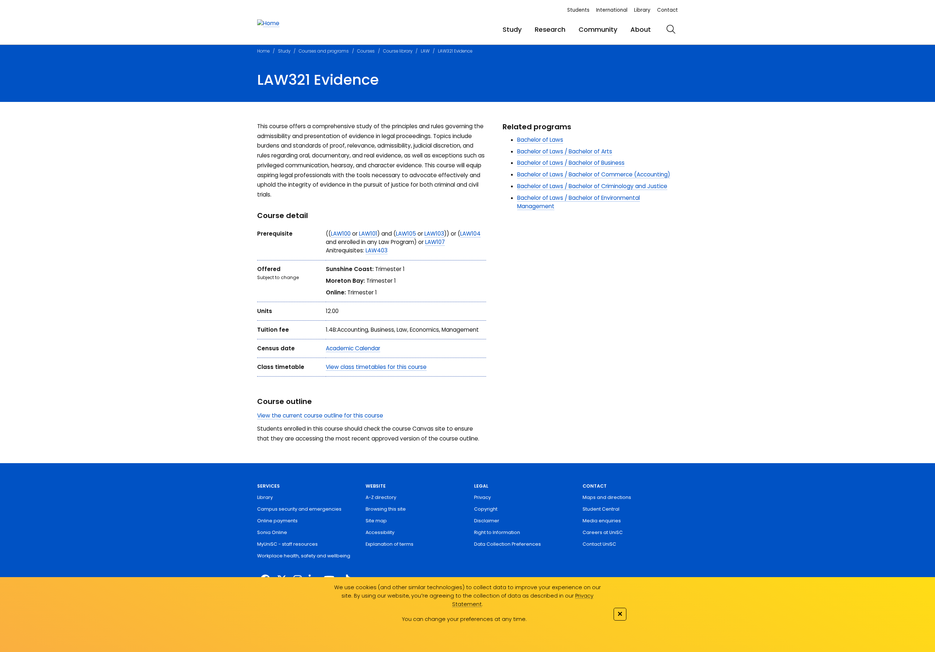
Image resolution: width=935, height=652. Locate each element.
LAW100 (341, 233)
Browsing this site (386, 509)
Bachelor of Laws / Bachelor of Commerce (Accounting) (593, 174)
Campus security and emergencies (299, 509)
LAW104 (470, 233)
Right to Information (497, 532)
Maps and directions (607, 497)
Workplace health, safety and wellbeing (303, 556)
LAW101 (368, 233)
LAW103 (434, 233)
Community (598, 29)
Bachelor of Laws (540, 140)
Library (642, 10)
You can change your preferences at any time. (464, 619)
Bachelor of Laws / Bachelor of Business (571, 163)
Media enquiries (602, 521)
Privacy (482, 497)
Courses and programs (324, 51)
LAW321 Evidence (455, 51)
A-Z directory (381, 497)
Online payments (277, 521)
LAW (425, 51)
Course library (397, 51)
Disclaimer (486, 521)
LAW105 (406, 233)
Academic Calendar (353, 348)
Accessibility (380, 532)
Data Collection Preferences (507, 544)
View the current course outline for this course (320, 415)
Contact (667, 10)
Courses (366, 51)
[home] (268, 23)
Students (578, 10)
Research (550, 29)
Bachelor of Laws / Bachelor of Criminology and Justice (592, 186)
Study (512, 29)
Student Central (601, 509)
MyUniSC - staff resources (287, 544)
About (640, 29)
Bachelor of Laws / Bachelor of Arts (564, 151)
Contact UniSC (599, 544)
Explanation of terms (389, 544)
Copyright (485, 509)
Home (263, 51)
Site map (376, 521)
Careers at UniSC (603, 532)
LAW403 (377, 250)
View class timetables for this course (376, 367)
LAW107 (435, 242)
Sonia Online (272, 532)
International (611, 10)
